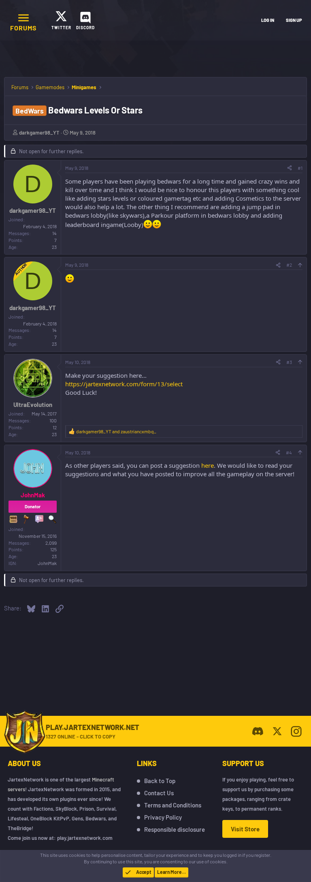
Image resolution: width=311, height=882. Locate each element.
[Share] (289, 168)
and (116, 431)
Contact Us (159, 792)
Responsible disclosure (174, 829)
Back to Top (159, 780)
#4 (289, 452)
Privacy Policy (163, 817)
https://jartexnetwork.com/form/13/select (124, 384)
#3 (289, 362)
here (207, 465)
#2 (289, 265)
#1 (300, 168)
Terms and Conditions (172, 805)
